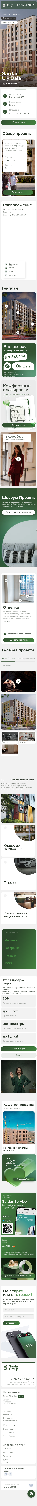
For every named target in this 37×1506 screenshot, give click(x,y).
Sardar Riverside (10, 1396)
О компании (8, 1432)
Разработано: (11, 1484)
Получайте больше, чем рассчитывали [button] (19, 1275)
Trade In (7, 1456)
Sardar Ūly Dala (9, 1403)
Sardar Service (9, 1436)
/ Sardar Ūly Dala (10, 14)
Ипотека (7, 1449)
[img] (19, 1128)
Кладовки (7, 1411)
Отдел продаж (9, 1429)
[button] (18, 512)
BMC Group (10, 1487)
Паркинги (7, 1415)
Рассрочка (8, 1453)
